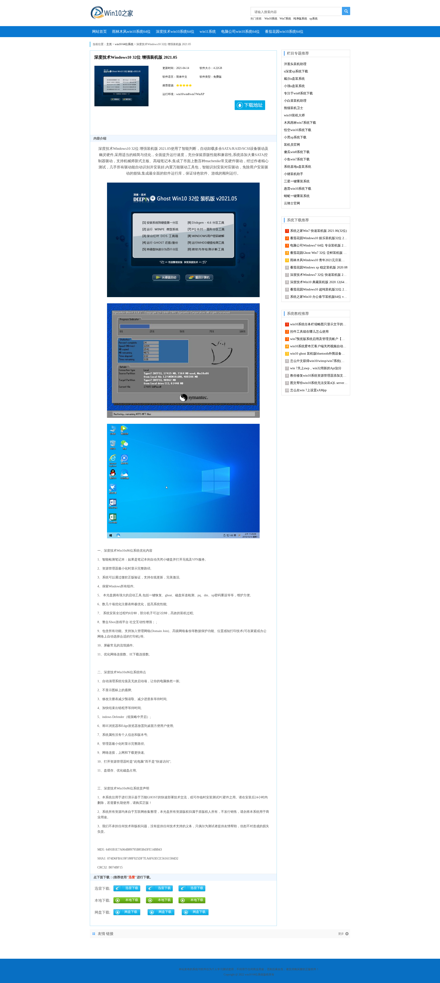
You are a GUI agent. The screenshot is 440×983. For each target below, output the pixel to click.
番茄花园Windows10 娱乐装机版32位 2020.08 (318, 238)
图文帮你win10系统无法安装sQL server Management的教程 (318, 383)
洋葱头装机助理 (295, 64)
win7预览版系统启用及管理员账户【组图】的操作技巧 (318, 339)
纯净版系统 (300, 18)
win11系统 (208, 31)
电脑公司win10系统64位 (240, 31)
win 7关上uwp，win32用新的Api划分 (315, 368)
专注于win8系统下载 (298, 93)
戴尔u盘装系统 (294, 78)
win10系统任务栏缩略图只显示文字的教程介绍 (318, 324)
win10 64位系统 (124, 44)
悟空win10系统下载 (297, 130)
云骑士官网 (292, 203)
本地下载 (131, 900)
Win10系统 (270, 18)
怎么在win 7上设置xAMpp (308, 390)
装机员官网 (292, 144)
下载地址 (250, 105)
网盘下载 (130, 912)
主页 (109, 44)
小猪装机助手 (293, 174)
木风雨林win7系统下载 (300, 122)
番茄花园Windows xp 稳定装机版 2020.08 (318, 267)
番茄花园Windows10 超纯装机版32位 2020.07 (318, 289)
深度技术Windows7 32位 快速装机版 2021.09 (318, 275)
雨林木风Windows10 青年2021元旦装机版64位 (318, 260)
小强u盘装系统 (294, 86)
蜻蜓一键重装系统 (297, 196)
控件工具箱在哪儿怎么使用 (309, 331)
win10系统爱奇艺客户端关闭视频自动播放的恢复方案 (318, 346)
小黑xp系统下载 (295, 137)
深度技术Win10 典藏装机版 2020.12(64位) (318, 282)
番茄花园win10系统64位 (284, 31)
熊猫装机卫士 (293, 108)
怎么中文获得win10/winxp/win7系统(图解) (318, 361)
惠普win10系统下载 (297, 188)
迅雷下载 (131, 888)
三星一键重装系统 (297, 181)
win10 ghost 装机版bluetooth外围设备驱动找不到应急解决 (318, 353)
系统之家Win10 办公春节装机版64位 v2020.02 (318, 296)
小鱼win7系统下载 (297, 159)
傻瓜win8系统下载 (297, 152)
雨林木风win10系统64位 (131, 31)
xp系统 (313, 18)
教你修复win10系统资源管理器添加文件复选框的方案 (318, 375)
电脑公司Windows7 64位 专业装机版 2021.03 (318, 245)
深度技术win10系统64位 (175, 31)
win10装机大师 (294, 115)
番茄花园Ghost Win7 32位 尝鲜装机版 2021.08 (318, 253)
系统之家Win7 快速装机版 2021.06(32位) (318, 231)
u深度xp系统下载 (296, 71)
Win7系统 (285, 18)
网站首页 (99, 31)
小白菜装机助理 (295, 100)
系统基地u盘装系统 (297, 166)
